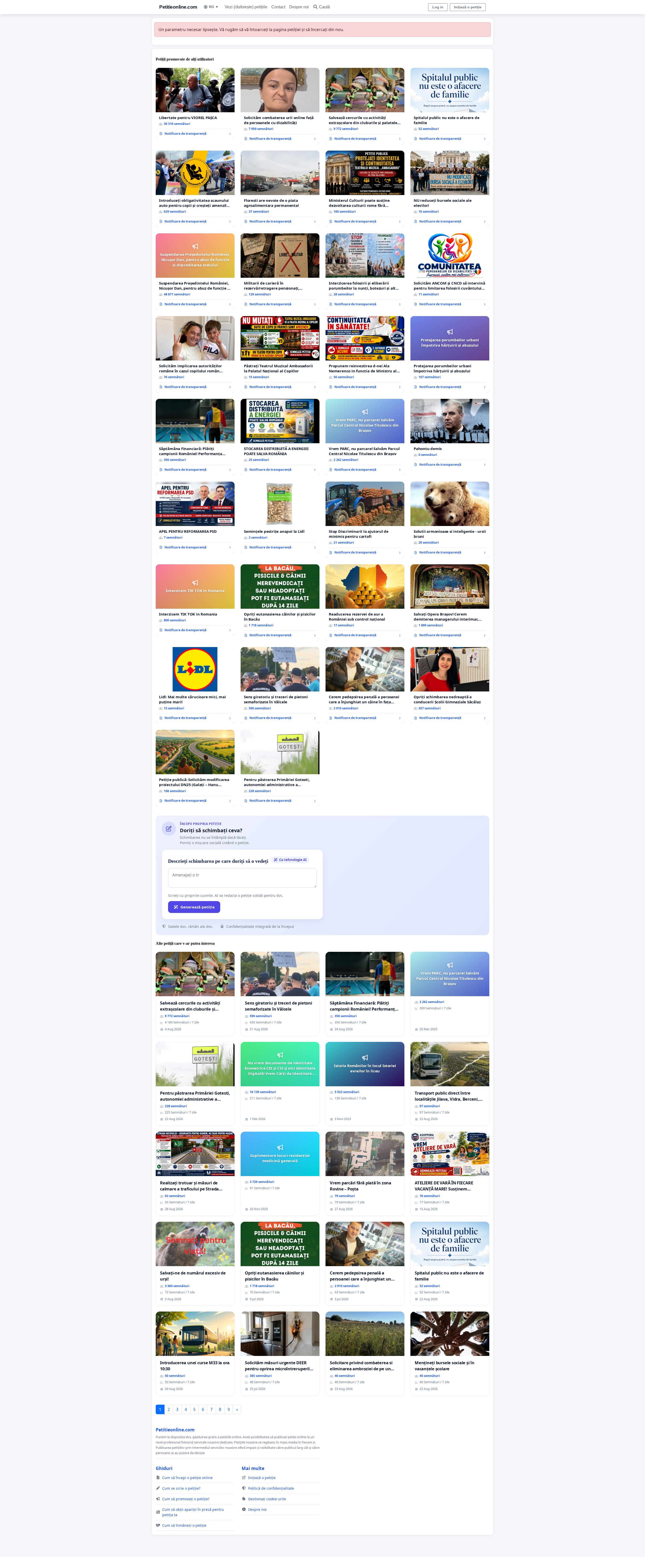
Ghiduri (164, 1468)
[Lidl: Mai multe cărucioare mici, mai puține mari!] (195, 685)
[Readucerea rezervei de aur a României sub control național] (365, 602)
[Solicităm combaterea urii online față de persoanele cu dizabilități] (280, 106)
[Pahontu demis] (449, 434)
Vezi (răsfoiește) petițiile (246, 7)
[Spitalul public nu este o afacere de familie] (449, 106)
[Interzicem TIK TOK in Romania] (195, 600)
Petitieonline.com (178, 7)
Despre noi (299, 7)
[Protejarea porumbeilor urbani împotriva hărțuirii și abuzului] (449, 354)
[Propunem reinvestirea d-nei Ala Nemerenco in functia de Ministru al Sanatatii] (365, 354)
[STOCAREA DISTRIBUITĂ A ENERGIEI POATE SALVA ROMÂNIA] (280, 437)
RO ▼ (214, 7)
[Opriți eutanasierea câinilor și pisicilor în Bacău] (280, 602)
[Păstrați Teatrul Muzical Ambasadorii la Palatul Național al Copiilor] (280, 354)
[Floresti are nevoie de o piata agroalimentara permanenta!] (280, 189)
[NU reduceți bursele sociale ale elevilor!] (449, 189)
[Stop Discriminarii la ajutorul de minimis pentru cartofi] (365, 520)
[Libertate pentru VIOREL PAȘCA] (195, 104)
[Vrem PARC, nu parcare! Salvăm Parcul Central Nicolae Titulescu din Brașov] (365, 437)
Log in (437, 7)
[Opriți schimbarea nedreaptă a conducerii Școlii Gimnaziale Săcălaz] (449, 685)
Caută (324, 7)
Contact (278, 7)
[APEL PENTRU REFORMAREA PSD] (195, 517)
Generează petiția (197, 906)
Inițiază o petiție (467, 7)
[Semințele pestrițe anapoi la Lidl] (280, 517)
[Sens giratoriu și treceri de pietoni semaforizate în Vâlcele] (280, 685)
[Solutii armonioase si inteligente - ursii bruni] (449, 520)
